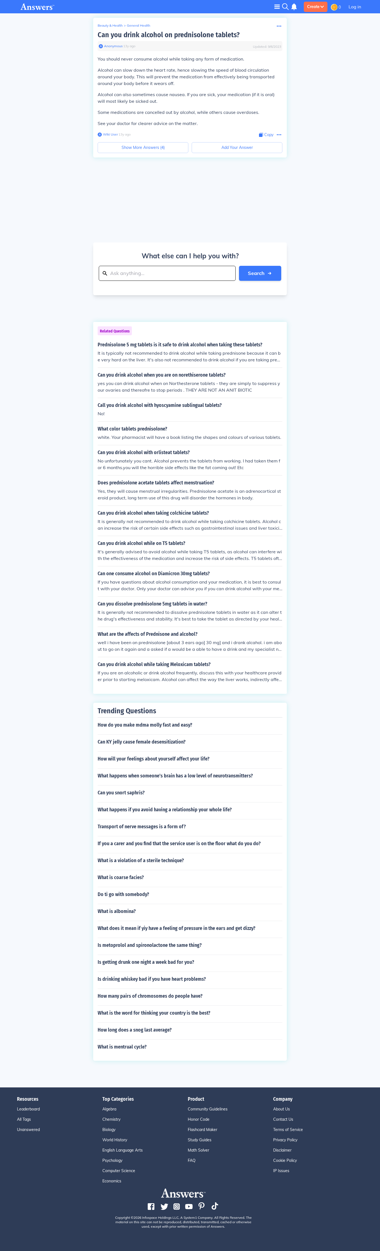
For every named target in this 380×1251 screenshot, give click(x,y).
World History (114, 1139)
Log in (355, 6)
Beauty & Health (110, 25)
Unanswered (28, 1129)
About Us (281, 1109)
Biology (108, 1129)
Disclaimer (282, 1150)
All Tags (24, 1119)
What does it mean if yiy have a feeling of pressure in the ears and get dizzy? (176, 928)
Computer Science (118, 1170)
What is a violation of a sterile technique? (141, 860)
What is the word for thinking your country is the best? (154, 1013)
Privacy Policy (285, 1139)
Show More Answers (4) (143, 147)
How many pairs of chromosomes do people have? (150, 996)
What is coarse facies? (121, 877)
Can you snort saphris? (121, 793)
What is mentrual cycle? (122, 1047)
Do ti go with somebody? (123, 894)
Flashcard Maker (202, 1129)
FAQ (192, 1160)
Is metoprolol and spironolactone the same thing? (150, 945)
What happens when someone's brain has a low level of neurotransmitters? (175, 776)
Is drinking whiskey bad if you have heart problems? (152, 979)
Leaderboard (28, 1109)
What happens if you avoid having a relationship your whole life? (165, 810)
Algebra (109, 1109)
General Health (138, 25)
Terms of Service (288, 1129)
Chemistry (111, 1119)
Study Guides (199, 1139)
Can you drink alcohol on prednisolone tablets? (169, 35)
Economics (111, 1181)
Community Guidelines (208, 1109)
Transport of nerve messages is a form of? (142, 827)
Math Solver (198, 1150)
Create (313, 6)
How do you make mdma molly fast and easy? (145, 725)
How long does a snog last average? (135, 1030)
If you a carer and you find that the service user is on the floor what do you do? (179, 843)
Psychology (112, 1160)
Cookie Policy (285, 1160)
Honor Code (198, 1119)
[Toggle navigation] (277, 6)
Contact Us (283, 1119)
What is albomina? (117, 911)
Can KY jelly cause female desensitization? (142, 742)
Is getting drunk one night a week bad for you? (146, 962)
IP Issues (281, 1170)
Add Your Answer (237, 147)
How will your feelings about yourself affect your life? (153, 759)
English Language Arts (122, 1150)
